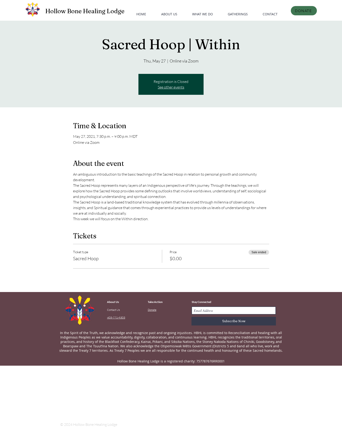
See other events (171, 87)
